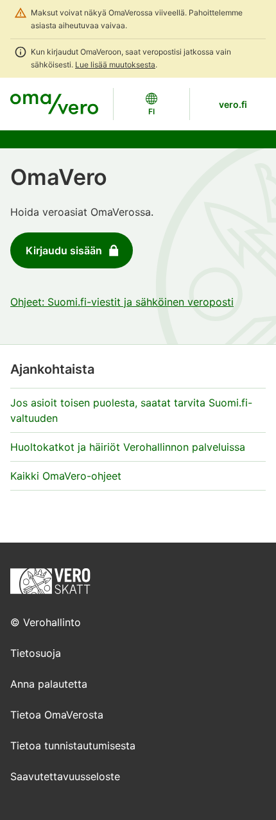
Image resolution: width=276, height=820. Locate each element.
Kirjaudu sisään (64, 250)
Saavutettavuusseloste (65, 776)
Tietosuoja (35, 653)
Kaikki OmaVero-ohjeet (65, 475)
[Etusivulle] (50, 579)
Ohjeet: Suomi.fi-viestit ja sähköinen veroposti (122, 301)
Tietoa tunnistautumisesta (72, 745)
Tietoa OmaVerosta (56, 714)
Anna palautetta (48, 683)
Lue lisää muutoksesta (115, 64)
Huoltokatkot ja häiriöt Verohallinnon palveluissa (127, 447)
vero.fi (233, 104)
